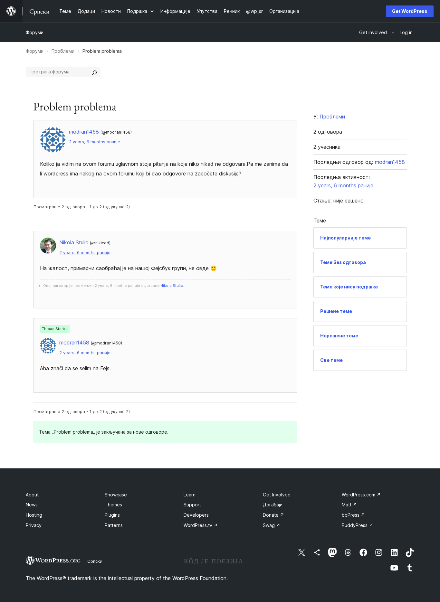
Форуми (34, 32)
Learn (190, 494)
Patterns (114, 525)
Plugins (112, 515)
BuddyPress (357, 525)
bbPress (353, 515)
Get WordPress (409, 11)
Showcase (116, 494)
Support (192, 504)
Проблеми (63, 51)
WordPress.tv (201, 525)
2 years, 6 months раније (94, 141)
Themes (113, 504)
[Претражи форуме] (94, 72)
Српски (94, 561)
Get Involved (277, 494)
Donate (273, 515)
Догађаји (272, 504)
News (32, 504)
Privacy (34, 525)
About (32, 494)
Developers (196, 515)
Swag (271, 525)
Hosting (34, 515)
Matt (349, 504)
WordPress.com (361, 494)
